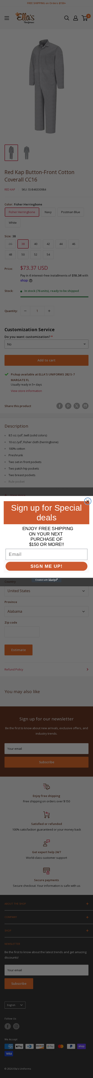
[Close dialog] (87, 501)
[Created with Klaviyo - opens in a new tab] (46, 580)
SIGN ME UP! (46, 565)
